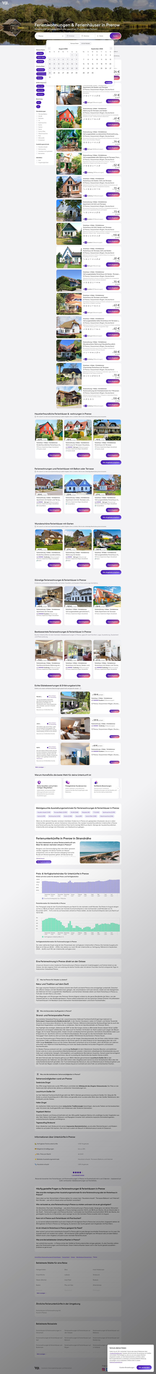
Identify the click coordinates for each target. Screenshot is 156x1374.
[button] (72, 36)
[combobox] (50, 36)
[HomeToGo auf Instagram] (103, 1369)
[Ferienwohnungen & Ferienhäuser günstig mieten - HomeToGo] (4, 2)
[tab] (74, 43)
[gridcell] (72, 55)
